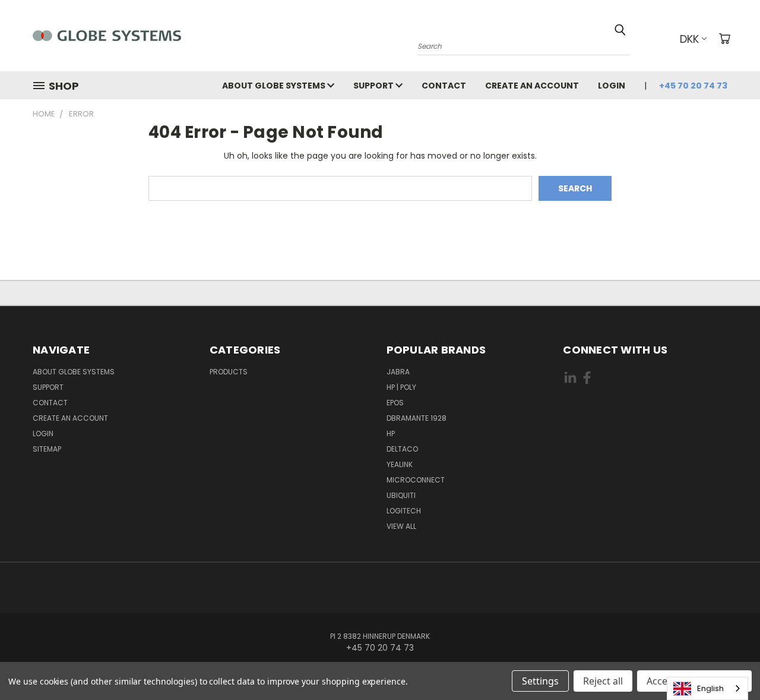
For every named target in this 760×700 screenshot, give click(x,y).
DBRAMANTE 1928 (416, 418)
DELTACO (402, 449)
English (710, 688)
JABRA (398, 372)
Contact (444, 86)
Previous (728, 662)
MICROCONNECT (416, 480)
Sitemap (47, 449)
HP (391, 433)
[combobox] (707, 688)
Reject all (603, 681)
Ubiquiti (401, 495)
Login (611, 86)
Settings (540, 681)
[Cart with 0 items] (724, 39)
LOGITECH (404, 511)
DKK (689, 38)
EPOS (395, 403)
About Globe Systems (274, 86)
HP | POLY (401, 387)
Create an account (532, 86)
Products (229, 372)
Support (374, 86)
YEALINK (400, 464)
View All (401, 526)
